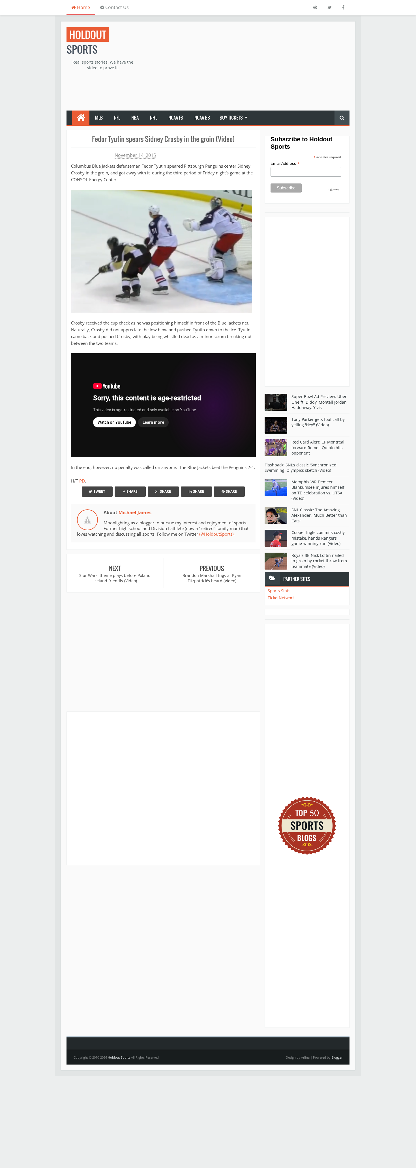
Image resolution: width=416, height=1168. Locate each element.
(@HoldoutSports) (216, 534)
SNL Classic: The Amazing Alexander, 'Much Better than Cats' (319, 515)
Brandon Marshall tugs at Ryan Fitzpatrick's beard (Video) (212, 578)
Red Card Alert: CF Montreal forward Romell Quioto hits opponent (317, 447)
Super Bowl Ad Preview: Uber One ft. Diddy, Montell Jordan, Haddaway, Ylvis (319, 402)
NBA (135, 117)
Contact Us (116, 7)
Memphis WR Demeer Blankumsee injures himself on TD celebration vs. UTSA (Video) (317, 490)
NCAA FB (175, 117)
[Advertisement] (246, 66)
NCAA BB (202, 117)
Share (132, 491)
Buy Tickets (231, 117)
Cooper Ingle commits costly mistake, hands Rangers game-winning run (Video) (318, 538)
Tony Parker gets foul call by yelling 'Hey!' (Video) (318, 422)
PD (82, 481)
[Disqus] (163, 788)
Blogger (336, 1057)
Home (83, 7)
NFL (117, 117)
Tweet (99, 491)
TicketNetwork (281, 597)
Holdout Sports (119, 1057)
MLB (99, 117)
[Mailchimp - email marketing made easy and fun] (332, 189)
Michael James (135, 512)
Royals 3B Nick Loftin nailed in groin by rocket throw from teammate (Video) (319, 561)
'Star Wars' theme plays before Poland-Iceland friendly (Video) (115, 578)
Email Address (285, 163)
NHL (153, 117)
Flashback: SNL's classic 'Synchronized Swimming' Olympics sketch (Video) (300, 467)
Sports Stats (279, 590)
